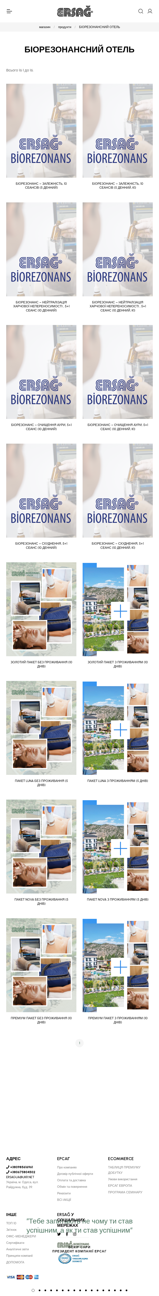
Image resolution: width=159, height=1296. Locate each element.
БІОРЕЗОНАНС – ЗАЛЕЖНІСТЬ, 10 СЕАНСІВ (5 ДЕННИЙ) (41, 186)
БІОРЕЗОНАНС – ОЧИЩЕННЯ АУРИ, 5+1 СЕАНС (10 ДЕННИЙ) (41, 427)
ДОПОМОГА (15, 1262)
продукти (64, 27)
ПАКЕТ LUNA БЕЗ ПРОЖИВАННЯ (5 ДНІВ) (41, 783)
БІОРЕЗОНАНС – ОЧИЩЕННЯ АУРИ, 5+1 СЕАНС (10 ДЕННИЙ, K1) (118, 427)
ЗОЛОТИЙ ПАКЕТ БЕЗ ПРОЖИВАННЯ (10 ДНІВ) (41, 664)
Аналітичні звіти (17, 1249)
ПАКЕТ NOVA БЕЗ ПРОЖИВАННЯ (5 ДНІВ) (41, 902)
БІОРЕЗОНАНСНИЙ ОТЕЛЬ (99, 27)
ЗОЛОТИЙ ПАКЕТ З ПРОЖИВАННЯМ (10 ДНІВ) (118, 664)
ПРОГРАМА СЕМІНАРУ (125, 1192)
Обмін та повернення (72, 1187)
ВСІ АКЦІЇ (64, 1200)
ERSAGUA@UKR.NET (20, 1177)
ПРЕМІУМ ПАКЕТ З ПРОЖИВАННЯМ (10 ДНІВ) (118, 1020)
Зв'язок (11, 1230)
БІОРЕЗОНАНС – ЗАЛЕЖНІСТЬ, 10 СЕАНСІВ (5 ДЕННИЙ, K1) (117, 186)
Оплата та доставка (71, 1180)
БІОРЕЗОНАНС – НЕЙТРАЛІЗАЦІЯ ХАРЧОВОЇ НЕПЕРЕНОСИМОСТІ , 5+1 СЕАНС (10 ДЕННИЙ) (41, 306)
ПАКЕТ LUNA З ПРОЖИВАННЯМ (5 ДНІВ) (117, 781)
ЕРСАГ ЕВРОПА (120, 1186)
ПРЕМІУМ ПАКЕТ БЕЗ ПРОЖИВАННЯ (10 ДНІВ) (41, 1020)
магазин (44, 27)
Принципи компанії (19, 1256)
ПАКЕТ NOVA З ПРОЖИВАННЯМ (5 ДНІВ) (117, 899)
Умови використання (122, 1179)
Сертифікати (15, 1243)
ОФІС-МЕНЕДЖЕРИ (21, 1236)
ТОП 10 (11, 1223)
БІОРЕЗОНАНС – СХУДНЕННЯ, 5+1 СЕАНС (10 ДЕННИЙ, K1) (118, 546)
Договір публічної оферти (75, 1174)
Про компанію (67, 1167)
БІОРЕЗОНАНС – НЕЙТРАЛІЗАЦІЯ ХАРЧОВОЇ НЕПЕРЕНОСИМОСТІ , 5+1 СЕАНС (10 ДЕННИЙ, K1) (118, 306)
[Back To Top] (148, 1270)
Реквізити (64, 1193)
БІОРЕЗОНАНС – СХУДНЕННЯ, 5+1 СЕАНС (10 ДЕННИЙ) (41, 546)
